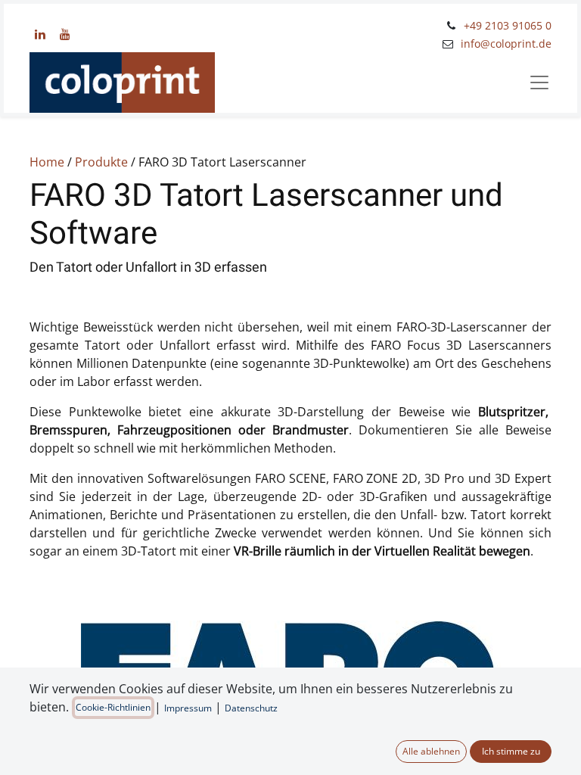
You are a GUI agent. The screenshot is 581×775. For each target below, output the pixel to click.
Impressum (188, 708)
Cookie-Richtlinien (113, 707)
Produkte (101, 162)
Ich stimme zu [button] (511, 751)
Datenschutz (251, 708)
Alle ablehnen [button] (431, 751)
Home (47, 162)
